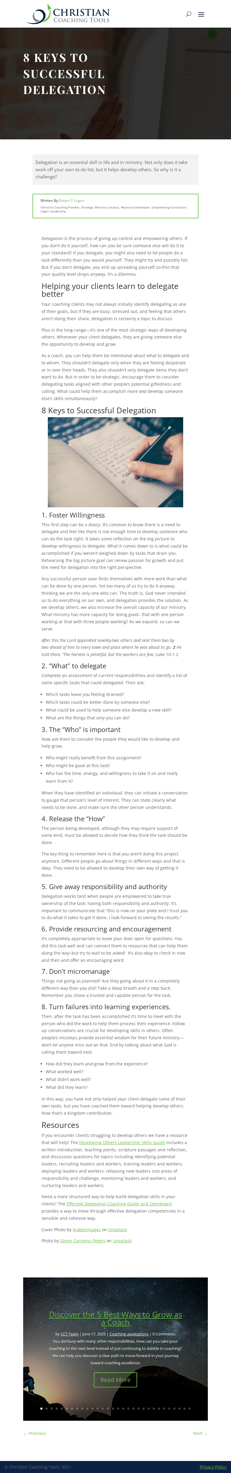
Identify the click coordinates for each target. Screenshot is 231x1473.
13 (103, 1409)
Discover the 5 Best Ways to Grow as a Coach (115, 1318)
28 (179, 1409)
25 (164, 1409)
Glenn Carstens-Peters (82, 1241)
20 (138, 1409)
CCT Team (70, 1334)
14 (108, 1409)
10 (87, 1409)
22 (149, 1409)
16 (118, 1409)
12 (98, 1409)
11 (92, 1409)
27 (174, 1409)
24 (159, 1409)
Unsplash (117, 1229)
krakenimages (87, 1229)
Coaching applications (129, 1334)
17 (123, 1409)
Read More (115, 1380)
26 (169, 1409)
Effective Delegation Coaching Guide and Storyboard (119, 1204)
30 (190, 1409)
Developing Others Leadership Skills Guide (122, 1142)
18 (128, 1409)
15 (113, 1409)
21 (144, 1409)
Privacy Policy (213, 1467)
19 (133, 1409)
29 (184, 1409)
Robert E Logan (71, 200)
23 (154, 1409)
